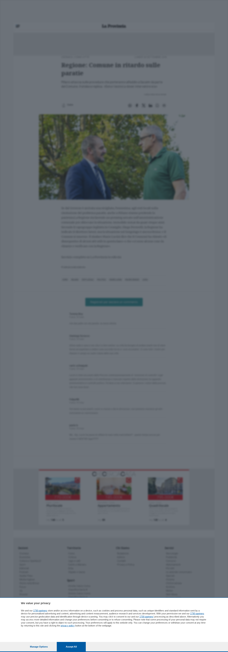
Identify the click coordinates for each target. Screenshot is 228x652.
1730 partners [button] (40, 610)
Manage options (39, 646)
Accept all (71, 646)
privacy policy (68, 625)
